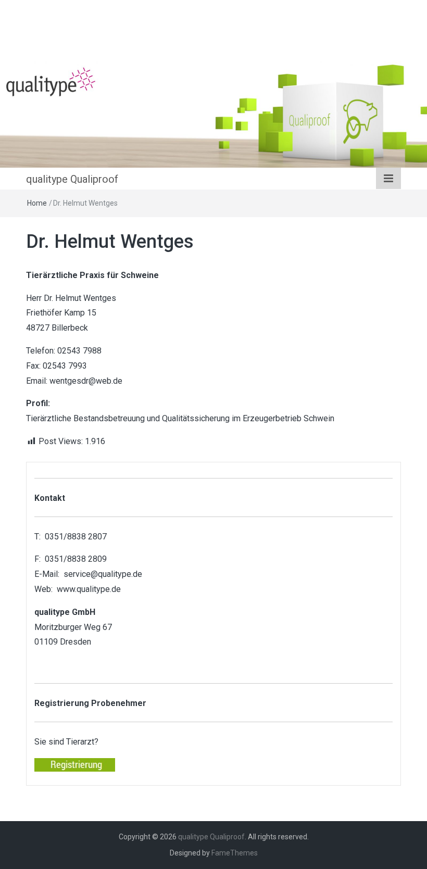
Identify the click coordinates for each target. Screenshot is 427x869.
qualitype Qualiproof (72, 179)
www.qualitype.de (89, 589)
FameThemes (234, 853)
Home (37, 203)
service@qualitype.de (103, 574)
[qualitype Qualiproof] (213, 114)
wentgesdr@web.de (85, 381)
